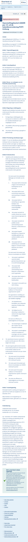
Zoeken (6, 507)
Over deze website (9, 500)
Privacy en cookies (8, 513)
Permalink (15, 13)
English (6, 503)
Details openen (1, 18)
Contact (6, 501)
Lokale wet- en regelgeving (6, 7)
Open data (7, 523)
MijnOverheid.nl (8, 531)
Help (5, 505)
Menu (24, 2)
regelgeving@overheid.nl (12, 490)
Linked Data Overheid (9, 525)
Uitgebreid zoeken (17, 7)
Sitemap (6, 517)
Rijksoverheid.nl (8, 533)
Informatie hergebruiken (10, 511)
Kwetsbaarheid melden (10, 519)
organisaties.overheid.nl (11, 485)
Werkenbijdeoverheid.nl (10, 536)
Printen (22, 13)
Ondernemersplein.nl (9, 535)
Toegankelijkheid (8, 515)
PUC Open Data (8, 527)
